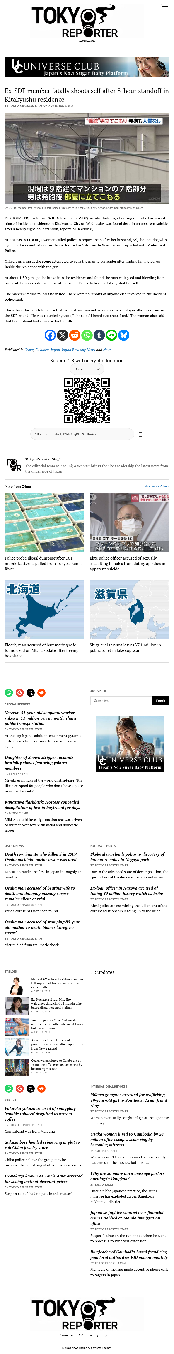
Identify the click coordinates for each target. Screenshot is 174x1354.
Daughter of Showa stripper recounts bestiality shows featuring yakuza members (39, 763)
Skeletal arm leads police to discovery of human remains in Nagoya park (127, 856)
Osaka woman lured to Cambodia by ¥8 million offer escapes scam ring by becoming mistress (56, 1065)
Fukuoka (42, 349)
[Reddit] (74, 335)
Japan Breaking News (78, 349)
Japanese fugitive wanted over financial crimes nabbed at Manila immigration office (126, 1218)
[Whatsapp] (87, 335)
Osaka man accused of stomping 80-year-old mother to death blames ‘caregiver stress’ (43, 927)
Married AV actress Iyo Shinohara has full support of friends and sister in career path (57, 983)
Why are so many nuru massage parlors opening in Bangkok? (127, 1176)
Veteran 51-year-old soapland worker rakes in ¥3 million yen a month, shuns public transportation (41, 718)
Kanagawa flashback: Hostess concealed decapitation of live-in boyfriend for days (42, 804)
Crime (29, 349)
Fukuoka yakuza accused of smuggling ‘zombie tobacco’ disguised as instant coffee (40, 1113)
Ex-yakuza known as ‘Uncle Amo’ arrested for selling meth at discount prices (43, 1178)
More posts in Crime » (157, 486)
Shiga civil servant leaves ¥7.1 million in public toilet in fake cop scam (125, 647)
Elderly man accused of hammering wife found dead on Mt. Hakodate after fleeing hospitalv (41, 650)
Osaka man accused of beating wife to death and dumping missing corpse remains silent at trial (40, 893)
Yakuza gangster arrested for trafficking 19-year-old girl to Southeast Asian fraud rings (128, 1100)
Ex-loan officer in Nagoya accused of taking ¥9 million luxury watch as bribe (126, 890)
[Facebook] (50, 335)
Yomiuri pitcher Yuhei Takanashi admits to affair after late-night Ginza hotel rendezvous (57, 1024)
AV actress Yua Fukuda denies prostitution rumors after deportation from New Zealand (57, 1044)
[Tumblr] (99, 335)
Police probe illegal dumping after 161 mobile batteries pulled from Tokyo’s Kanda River (44, 563)
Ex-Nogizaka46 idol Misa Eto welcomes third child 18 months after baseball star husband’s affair (57, 1003)
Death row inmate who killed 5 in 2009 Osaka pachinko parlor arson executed (41, 856)
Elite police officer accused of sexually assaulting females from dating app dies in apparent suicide (127, 563)
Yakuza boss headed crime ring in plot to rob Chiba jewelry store (42, 1144)
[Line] (111, 335)
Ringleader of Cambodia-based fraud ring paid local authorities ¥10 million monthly (129, 1254)
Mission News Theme (74, 1347)
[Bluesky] (123, 335)
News (107, 349)
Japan (55, 349)
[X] (62, 335)
